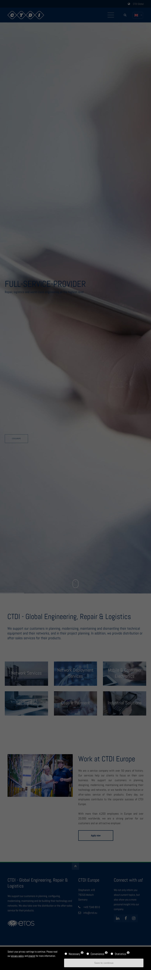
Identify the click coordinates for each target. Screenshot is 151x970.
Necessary (74, 954)
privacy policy (17, 955)
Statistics (120, 954)
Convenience (97, 954)
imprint (31, 955)
